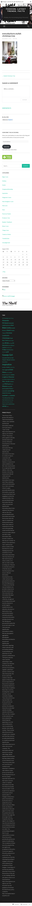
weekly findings (11, 404)
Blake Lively (6, 328)
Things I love (5, 230)
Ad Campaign (5, 318)
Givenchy (4, 352)
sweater (12, 395)
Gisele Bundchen (9, 349)
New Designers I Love (7, 201)
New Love (4, 205)
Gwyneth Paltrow (6, 357)
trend (6, 400)
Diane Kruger (11, 340)
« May (3, 271)
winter (4, 406)
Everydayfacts (6, 108)
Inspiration (5, 193)
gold (7, 352)
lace (10, 374)
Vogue (3, 404)
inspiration (7, 364)
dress (7, 343)
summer (5, 395)
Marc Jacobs (6, 381)
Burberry (4, 330)
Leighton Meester (8, 377)
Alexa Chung (10, 318)
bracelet (13, 328)
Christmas (6, 338)
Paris (3, 209)
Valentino (4, 401)
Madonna (9, 379)
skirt (6, 391)
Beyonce (9, 325)
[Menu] (4, 26)
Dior (3, 343)
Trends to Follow (6, 234)
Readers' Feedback (7, 222)
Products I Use (6, 218)
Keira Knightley (9, 372)
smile (9, 391)
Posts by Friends (6, 213)
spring (12, 391)
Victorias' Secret (9, 401)
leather (13, 374)
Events (4, 185)
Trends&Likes (5, 238)
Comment (24, 99)
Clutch (6, 340)
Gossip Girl (7, 355)
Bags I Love (5, 177)
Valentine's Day (10, 399)
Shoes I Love (5, 226)
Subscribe (6, 146)
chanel (8, 330)
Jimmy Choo (12, 367)
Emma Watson (11, 345)
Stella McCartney (6, 393)
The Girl (15, 38)
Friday (4, 349)
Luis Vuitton (4, 379)
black (12, 325)
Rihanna (4, 386)
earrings (10, 343)
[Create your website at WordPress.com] (16, 1)
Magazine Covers (6, 197)
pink (12, 384)
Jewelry (8, 367)
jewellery (4, 367)
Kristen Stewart (5, 374)
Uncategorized (6, 242)
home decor (4, 362)
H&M (12, 357)
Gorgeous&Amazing (7, 189)
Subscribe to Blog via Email (10, 132)
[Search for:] (16, 166)
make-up (13, 379)
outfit (3, 384)
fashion (4, 347)
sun (9, 395)
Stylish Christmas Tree (8, 76)
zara (7, 406)
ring (8, 386)
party (9, 384)
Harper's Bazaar (6, 359)
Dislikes (4, 181)
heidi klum (13, 359)
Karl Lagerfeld (5, 369)
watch (6, 404)
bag (6, 325)
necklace (12, 381)
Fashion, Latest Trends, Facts (16, 10)
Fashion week (9, 347)
